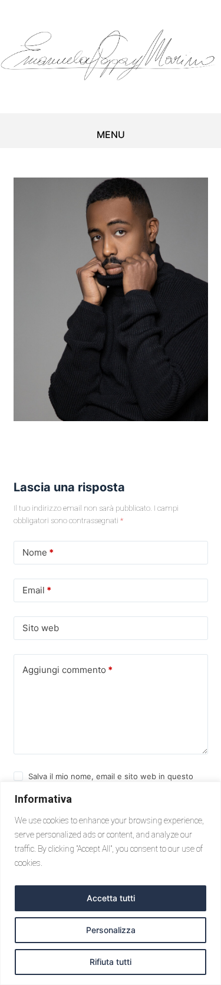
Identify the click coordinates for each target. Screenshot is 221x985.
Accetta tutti (111, 898)
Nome (38, 552)
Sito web (40, 627)
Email (36, 590)
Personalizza (111, 930)
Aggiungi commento (67, 669)
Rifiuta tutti (110, 962)
